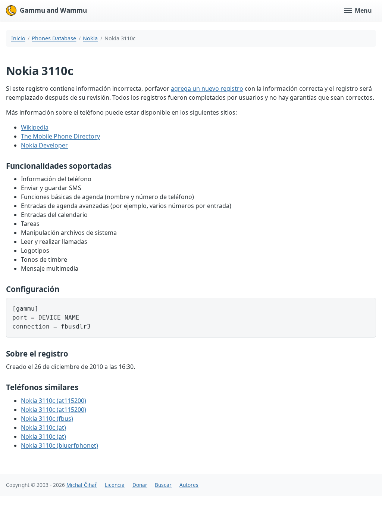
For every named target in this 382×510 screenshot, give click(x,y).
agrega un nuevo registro (207, 88)
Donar (139, 484)
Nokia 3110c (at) (43, 427)
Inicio (18, 38)
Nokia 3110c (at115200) (53, 401)
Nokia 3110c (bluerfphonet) (59, 445)
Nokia (90, 38)
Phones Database (54, 38)
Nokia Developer (44, 145)
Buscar (163, 484)
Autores (188, 484)
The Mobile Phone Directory (60, 136)
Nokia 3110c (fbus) (47, 418)
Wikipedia (34, 127)
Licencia (115, 484)
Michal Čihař (81, 484)
